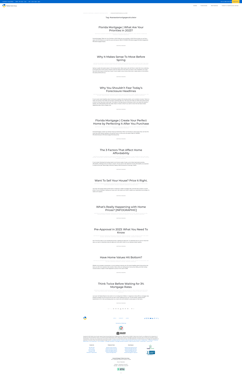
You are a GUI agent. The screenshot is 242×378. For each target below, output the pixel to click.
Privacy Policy (143, 341)
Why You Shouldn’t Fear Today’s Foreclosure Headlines (121, 89)
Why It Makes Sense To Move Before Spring (121, 58)
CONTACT (121, 318)
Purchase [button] (204, 5)
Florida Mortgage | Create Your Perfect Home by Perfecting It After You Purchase (121, 122)
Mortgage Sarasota (123, 64)
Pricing (147, 157)
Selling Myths (134, 184)
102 (113, 308)
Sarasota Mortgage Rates (111, 352)
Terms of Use (149, 341)
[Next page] (133, 308)
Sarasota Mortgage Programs (111, 350)
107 (125, 308)
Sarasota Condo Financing (111, 347)
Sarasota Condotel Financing (111, 348)
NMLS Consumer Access (134, 341)
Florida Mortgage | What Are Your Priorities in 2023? (121, 29)
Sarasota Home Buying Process (131, 347)
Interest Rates (121, 157)
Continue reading (121, 45)
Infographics (114, 214)
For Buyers (101, 64)
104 (118, 308)
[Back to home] (10, 5)
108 (127, 308)
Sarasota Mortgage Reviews (130, 351)
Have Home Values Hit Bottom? (121, 257)
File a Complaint (101, 341)
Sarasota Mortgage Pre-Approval (130, 352)
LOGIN (127, 318)
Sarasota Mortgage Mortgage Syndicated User (113, 33)
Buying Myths (144, 290)
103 (115, 308)
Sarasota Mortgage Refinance (111, 351)
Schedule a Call (92, 351)
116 (131, 308)
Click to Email (91, 348)
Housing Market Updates (110, 64)
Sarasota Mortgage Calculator (131, 348)
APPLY (114, 318)
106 (123, 308)
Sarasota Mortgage (123, 34)
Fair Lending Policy (93, 341)
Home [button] (195, 5)
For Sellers (144, 183)
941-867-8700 (91, 347)
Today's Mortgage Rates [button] (230, 5)
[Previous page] (108, 308)
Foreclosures (105, 95)
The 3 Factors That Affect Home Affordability (121, 151)
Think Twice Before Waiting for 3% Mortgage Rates (121, 285)
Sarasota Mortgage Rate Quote (131, 350)
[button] (121, 373)
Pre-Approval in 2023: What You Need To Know (121, 231)
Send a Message (91, 349)
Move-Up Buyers (133, 64)
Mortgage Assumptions (110, 341)
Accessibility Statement (115, 340)
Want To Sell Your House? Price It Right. (121, 180)
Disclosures (151, 340)
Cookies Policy (144, 340)
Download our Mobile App (121, 323)
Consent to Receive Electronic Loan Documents (130, 340)
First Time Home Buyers (101, 291)
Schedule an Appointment (92, 352)
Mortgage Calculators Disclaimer (122, 341)
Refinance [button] (214, 5)
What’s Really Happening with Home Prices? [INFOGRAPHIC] (121, 208)
